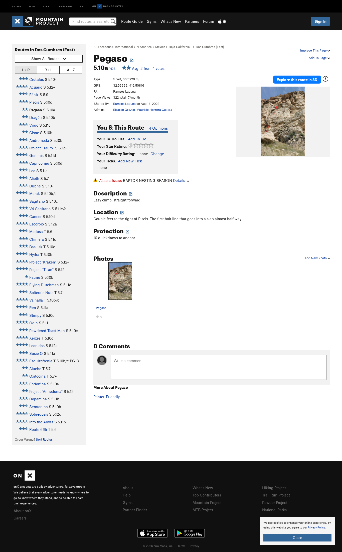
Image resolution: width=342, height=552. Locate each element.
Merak (34, 193)
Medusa (36, 231)
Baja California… (180, 47)
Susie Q (36, 353)
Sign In (320, 21)
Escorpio (36, 224)
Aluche (35, 368)
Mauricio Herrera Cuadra (154, 110)
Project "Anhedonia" (46, 391)
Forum (208, 21)
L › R (26, 70)
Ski (82, 6)
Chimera (36, 239)
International (124, 47)
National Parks (274, 509)
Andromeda (39, 140)
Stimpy (35, 315)
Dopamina (38, 399)
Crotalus (36, 79)
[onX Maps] (24, 479)
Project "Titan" (41, 269)
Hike (46, 6)
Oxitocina (37, 376)
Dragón (35, 117)
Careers (20, 518)
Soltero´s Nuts (41, 292)
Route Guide (132, 21)
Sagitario (37, 201)
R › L (48, 70)
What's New (170, 21)
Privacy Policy (316, 527)
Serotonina (38, 406)
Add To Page (318, 58)
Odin (33, 323)
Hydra (34, 254)
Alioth (34, 178)
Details (179, 180)
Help (127, 495)
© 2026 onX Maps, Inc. (158, 545)
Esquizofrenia (40, 361)
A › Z (71, 70)
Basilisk (35, 246)
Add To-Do (137, 139)
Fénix (34, 94)
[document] (297, 530)
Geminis (36, 155)
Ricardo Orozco (124, 110)
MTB (32, 6)
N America (144, 47)
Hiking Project (274, 487)
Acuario (35, 87)
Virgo (33, 125)
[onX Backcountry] (108, 6)
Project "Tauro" (41, 148)
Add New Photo (315, 258)
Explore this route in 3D (297, 79)
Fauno (34, 277)
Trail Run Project (276, 495)
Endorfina (37, 384)
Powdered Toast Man (47, 330)
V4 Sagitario (40, 208)
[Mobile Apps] (222, 21)
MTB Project (203, 509)
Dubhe (35, 186)
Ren (32, 307)
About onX (23, 510)
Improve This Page (313, 50)
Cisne (34, 132)
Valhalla (36, 300)
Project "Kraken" (42, 262)
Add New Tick (130, 161)
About (128, 487)
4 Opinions (158, 128)
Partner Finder (135, 509)
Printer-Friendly (106, 396)
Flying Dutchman (44, 285)
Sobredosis (38, 414)
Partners (192, 21)
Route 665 (38, 429)
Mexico (160, 47)
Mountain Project (207, 502)
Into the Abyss (41, 422)
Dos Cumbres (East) (210, 47)
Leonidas (37, 345)
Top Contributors (207, 495)
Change (157, 153)
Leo (32, 170)
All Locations (102, 47)
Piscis (34, 102)
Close (297, 537)
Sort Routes (44, 439)
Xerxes (35, 338)
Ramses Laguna (124, 104)
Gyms (151, 21)
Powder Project (274, 502)
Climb (17, 6)
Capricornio (39, 163)
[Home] (40, 21)
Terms (182, 545)
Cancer (35, 216)
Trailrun (64, 6)
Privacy (194, 545)
